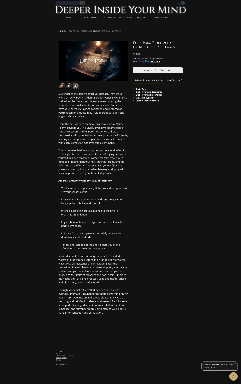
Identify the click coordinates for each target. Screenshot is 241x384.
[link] (181, 3)
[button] (219, 366)
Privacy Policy (61, 357)
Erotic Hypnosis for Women (149, 94)
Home (61, 30)
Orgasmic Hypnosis (145, 97)
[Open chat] (233, 376)
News (58, 360)
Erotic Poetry (142, 89)
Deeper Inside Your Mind (120, 10)
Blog (58, 353)
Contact (59, 351)
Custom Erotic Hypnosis (147, 100)
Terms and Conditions (64, 355)
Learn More (155, 61)
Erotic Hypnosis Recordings (149, 92)
